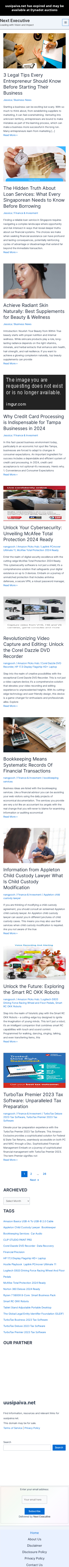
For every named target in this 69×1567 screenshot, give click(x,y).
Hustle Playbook (12, 1264)
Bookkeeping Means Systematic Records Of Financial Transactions (28, 765)
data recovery (45, 1245)
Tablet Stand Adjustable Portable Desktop (27, 1307)
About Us (34, 1539)
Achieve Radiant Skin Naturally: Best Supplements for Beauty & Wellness (33, 311)
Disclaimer (34, 1545)
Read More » (10, 135)
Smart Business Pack (43, 1295)
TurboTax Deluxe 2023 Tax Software (24, 1326)
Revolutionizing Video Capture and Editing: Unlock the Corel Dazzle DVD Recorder (33, 647)
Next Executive (15, 20)
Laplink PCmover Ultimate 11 (40, 1264)
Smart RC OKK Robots (16, 1301)
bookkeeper (49, 1227)
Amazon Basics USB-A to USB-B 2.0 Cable (28, 1221)
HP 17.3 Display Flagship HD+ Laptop (36, 666)
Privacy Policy (32, 1428)
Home (34, 1533)
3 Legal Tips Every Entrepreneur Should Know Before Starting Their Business (32, 84)
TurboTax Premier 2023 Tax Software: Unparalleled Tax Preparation (33, 1100)
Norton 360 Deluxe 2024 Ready (21, 1289)
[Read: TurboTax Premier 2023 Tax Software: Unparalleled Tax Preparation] (34, 1070)
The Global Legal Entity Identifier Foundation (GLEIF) (33, 1313)
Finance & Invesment (26, 213)
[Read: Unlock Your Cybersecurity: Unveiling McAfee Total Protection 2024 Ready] (34, 503)
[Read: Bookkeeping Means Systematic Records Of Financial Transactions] (34, 734)
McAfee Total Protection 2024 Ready (38, 550)
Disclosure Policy (34, 1552)
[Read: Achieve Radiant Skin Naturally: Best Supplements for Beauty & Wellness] (34, 280)
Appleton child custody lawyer (21, 1227)
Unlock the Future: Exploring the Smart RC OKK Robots (33, 989)
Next (34, 1180)
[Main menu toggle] (65, 22)
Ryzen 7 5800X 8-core (16, 1295)
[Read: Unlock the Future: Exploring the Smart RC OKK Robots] (34, 961)
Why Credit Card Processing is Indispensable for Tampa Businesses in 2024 (33, 422)
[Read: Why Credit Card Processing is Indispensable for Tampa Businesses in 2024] (34, 392)
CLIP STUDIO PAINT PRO (17, 1239)
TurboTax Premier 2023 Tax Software (24, 1332)
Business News (22, 99)
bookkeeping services (16, 1233)
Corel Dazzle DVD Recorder (19, 1245)
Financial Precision (14, 1252)
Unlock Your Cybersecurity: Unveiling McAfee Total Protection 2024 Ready (32, 533)
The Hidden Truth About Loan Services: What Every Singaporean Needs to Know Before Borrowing (34, 197)
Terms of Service (12, 1428)
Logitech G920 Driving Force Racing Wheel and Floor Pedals (34, 1273)
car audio (36, 1233)
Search (7, 1442)
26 (44, 1173)
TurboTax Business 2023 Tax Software (25, 1319)
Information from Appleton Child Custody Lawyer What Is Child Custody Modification (33, 878)
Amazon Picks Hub (28, 546)
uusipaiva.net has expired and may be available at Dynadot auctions (34, 8)
